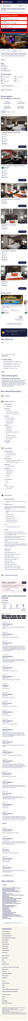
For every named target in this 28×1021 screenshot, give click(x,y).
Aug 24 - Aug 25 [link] (20, 103)
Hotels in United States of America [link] (8, 937)
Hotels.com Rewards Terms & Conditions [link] (10, 991)
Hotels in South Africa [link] (6, 933)
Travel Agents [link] (4, 977)
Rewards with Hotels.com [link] (7, 1002)
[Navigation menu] (25, 1)
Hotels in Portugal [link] (5, 950)
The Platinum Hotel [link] (6, 910)
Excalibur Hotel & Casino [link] (7, 897)
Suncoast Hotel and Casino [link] (8, 906)
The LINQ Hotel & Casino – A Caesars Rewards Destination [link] (12, 916)
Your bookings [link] (4, 957)
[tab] (4, 884)
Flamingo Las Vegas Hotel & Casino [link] (10, 890)
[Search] (24, 590)
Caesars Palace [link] (5, 896)
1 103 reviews (4, 602)
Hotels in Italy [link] (4, 952)
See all (2, 83)
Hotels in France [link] (5, 948)
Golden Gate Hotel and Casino (11, 19)
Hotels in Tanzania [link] (5, 944)
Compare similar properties (15, 323)
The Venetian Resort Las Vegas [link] (9, 899)
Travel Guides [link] (4, 1000)
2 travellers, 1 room (8, 27)
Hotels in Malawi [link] (5, 939)
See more (3, 59)
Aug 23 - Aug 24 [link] (7, 103)
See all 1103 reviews (8, 875)
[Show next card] (26, 41)
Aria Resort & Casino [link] (6, 911)
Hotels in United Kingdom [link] (7, 935)
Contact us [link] (4, 961)
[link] (26, 6)
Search (14, 30)
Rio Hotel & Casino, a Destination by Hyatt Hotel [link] (13, 895)
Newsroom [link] (4, 971)
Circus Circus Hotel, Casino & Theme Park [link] (11, 891)
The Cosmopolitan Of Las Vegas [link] (9, 912)
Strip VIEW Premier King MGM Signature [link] (11, 914)
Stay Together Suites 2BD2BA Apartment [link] (11, 887)
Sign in (8, 334)
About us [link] (4, 996)
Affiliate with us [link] (5, 969)
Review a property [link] (5, 963)
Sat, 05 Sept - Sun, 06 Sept (10, 23)
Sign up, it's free (14, 334)
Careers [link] (3, 998)
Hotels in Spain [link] (5, 941)
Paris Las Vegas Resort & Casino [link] (9, 902)
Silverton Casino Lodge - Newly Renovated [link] (11, 898)
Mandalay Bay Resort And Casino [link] (9, 905)
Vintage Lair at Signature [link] (7, 913)
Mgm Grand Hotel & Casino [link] (8, 889)
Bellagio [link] (4, 892)
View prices (22, 146)
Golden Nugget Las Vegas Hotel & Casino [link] (11, 900)
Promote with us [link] (5, 975)
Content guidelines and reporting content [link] (10, 989)
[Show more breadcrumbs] (2, 923)
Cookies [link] (3, 987)
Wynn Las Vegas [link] (5, 909)
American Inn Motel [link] (6, 918)
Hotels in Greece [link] (5, 946)
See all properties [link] (7, 5)
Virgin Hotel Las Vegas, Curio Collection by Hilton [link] (11, 904)
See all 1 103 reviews (5, 70)
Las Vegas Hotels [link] (7, 922)
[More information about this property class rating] (5, 10)
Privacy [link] (3, 985)
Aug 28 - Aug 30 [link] (7, 107)
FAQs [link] (3, 959)
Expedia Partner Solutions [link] (7, 973)
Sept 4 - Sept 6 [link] (21, 107)
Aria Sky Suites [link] (5, 907)
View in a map (5, 355)
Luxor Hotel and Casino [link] (7, 893)
